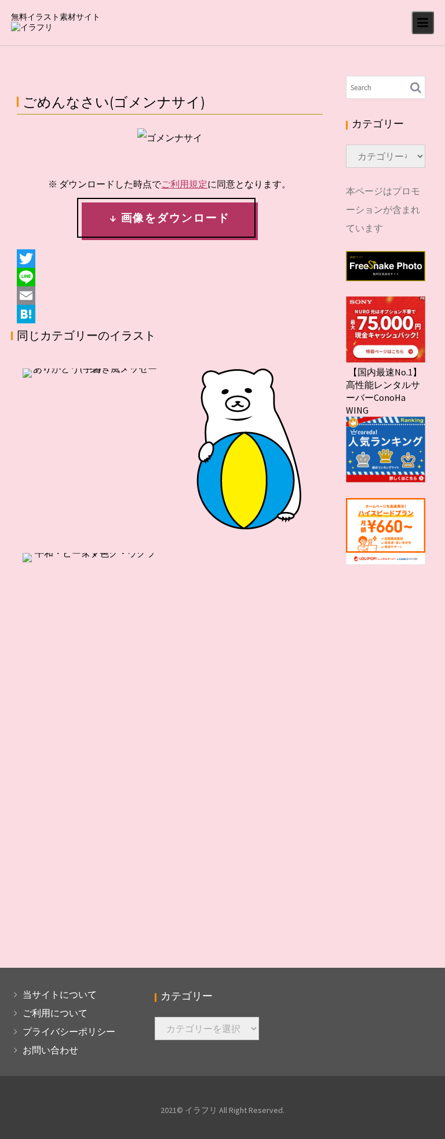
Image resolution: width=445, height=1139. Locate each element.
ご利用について (55, 1013)
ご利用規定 (184, 184)
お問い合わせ (50, 1050)
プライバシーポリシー (69, 1031)
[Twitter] (170, 258)
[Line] (170, 277)
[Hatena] (170, 314)
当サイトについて (60, 994)
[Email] (170, 295)
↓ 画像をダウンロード (170, 217)
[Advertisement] (170, 655)
